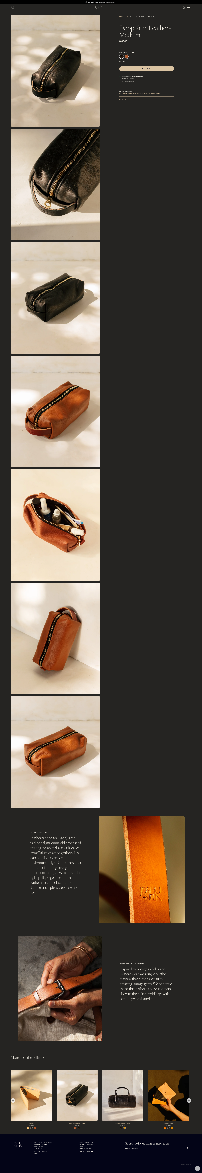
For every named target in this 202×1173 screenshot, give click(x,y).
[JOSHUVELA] (98, 7)
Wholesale (38, 1149)
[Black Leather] (55, 71)
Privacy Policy (85, 1149)
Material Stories (86, 1144)
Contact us (38, 1147)
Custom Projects (40, 1151)
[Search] (13, 7)
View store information (128, 81)
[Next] (189, 1100)
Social (36, 1153)
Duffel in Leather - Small (123, 1123)
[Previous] (13, 1100)
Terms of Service (86, 1151)
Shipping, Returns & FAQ (43, 1142)
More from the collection (29, 1057)
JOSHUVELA (188, 1165)
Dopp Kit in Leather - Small (77, 1123)
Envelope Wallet (168, 1123)
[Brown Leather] (55, 411)
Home (121, 16)
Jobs (81, 1147)
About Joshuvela (86, 1142)
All (127, 16)
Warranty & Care (40, 1144)
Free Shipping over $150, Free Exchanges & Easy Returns (139, 94)
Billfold (31, 1123)
